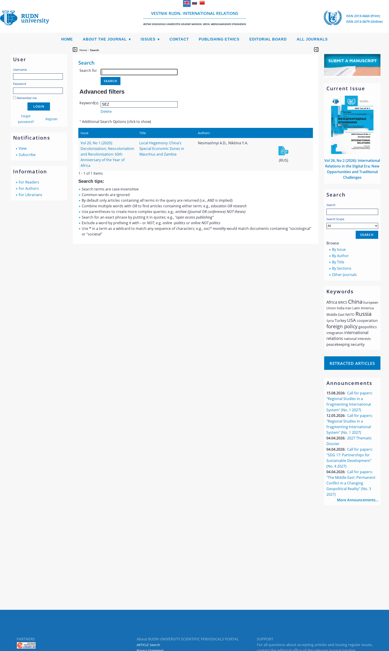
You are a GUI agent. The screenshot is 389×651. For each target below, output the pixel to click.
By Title (338, 262)
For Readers (29, 182)
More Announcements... (357, 499)
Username (20, 70)
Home (67, 39)
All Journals (312, 39)
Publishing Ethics (219, 39)
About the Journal (105, 39)
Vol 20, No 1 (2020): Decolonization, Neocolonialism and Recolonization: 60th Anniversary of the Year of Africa (107, 154)
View (23, 148)
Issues (148, 39)
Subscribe (27, 154)
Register (51, 119)
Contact (179, 39)
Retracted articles (352, 363)
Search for (88, 70)
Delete (106, 111)
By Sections (341, 268)
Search (330, 205)
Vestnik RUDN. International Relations (194, 18)
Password (19, 84)
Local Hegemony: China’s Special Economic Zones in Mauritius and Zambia (161, 148)
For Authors (29, 188)
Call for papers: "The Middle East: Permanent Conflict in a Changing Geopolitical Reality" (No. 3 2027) (350, 483)
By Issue (339, 249)
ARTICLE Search (148, 645)
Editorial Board (268, 39)
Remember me (27, 98)
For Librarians (30, 194)
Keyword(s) (88, 102)
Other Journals (344, 274)
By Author (340, 255)
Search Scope (335, 219)
